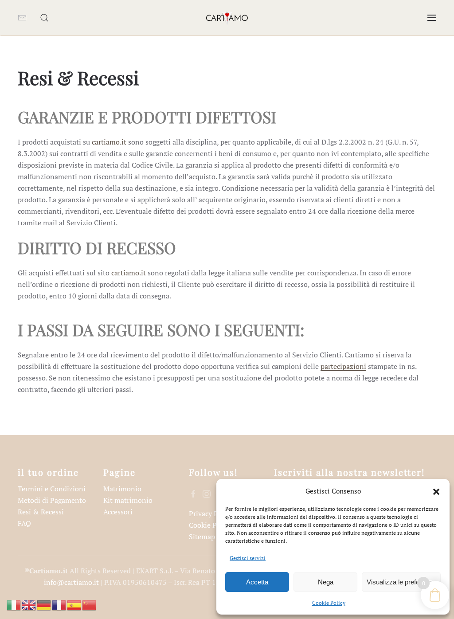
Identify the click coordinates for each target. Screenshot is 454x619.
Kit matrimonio (128, 500)
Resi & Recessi (41, 512)
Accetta (257, 582)
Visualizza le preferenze (401, 582)
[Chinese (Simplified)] (89, 604)
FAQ (24, 523)
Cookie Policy (328, 602)
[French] (59, 604)
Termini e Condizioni (52, 489)
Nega (325, 582)
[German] (44, 604)
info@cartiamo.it (71, 582)
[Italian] (14, 604)
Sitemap (202, 536)
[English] (29, 604)
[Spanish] (74, 604)
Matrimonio (122, 489)
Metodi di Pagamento (52, 500)
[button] (436, 490)
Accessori (118, 512)
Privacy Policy (211, 513)
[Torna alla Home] (227, 17)
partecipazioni (343, 366)
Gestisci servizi (248, 558)
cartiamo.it (109, 142)
